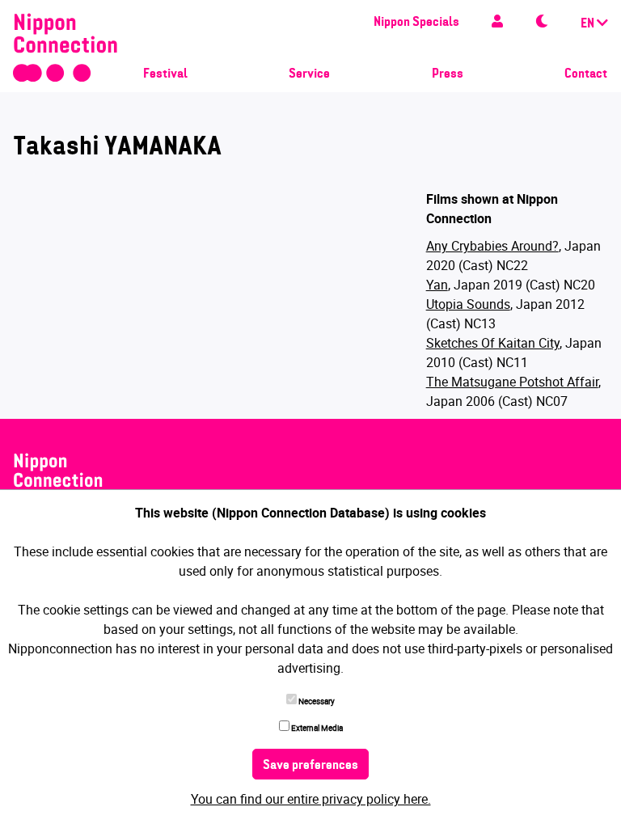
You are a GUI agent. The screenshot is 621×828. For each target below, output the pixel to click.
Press (447, 74)
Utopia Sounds (468, 304)
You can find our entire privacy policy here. (311, 799)
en (589, 24)
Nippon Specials (416, 22)
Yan (437, 285)
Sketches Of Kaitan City (493, 343)
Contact (585, 74)
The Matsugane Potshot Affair (512, 382)
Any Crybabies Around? (492, 246)
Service (309, 74)
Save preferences (310, 765)
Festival (165, 74)
